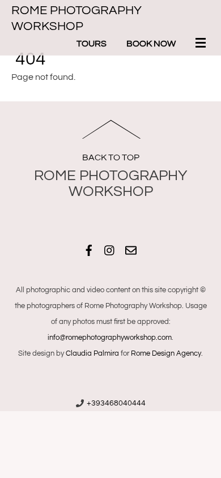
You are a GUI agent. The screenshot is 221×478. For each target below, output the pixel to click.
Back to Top (110, 157)
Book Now (151, 43)
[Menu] (203, 44)
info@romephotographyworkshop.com (110, 338)
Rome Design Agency (166, 353)
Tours (91, 43)
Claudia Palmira (92, 353)
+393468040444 (116, 403)
